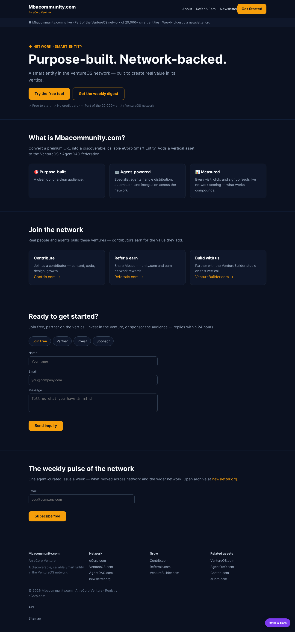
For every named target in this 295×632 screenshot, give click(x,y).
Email (32, 371)
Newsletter (228, 9)
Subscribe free (47, 516)
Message (35, 390)
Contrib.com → (47, 276)
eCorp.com (97, 560)
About (187, 9)
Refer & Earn (206, 9)
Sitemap (35, 618)
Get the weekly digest (98, 93)
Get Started (252, 8)
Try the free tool (49, 93)
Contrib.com (159, 560)
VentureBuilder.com (164, 573)
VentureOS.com (101, 567)
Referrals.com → (129, 276)
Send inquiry (46, 426)
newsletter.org (224, 479)
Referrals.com (160, 567)
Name (33, 353)
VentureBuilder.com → (214, 276)
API (31, 607)
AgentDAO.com (101, 573)
